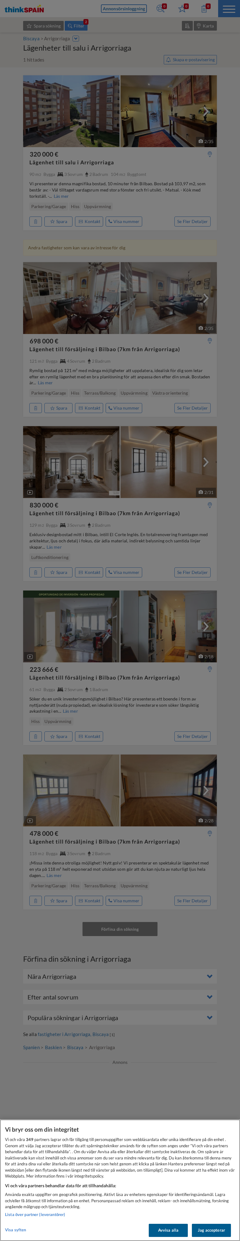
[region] (120, 1180)
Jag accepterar (211, 1230)
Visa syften (15, 1229)
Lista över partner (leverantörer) (35, 1214)
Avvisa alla (168, 1230)
